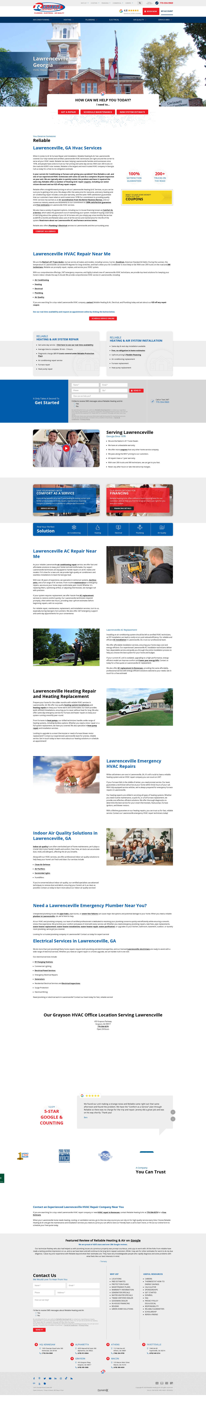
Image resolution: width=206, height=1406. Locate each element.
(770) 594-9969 (47, 1353)
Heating (38, 284)
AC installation (119, 640)
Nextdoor (44, 1383)
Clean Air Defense (42, 864)
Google (136, 1240)
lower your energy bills (149, 660)
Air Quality (39, 297)
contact (89, 302)
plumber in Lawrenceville (44, 916)
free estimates (43, 205)
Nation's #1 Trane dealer (53, 262)
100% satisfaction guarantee (98, 202)
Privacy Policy (85, 419)
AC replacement (87, 595)
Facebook (34, 1378)
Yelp (39, 1383)
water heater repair (89, 926)
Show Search (139, 3)
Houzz (71, 1378)
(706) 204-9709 (118, 1353)
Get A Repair (68, 112)
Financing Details (122, 508)
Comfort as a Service (45, 231)
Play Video (66, 448)
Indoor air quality (40, 846)
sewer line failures (90, 914)
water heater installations (68, 926)
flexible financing (133, 355)
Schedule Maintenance (98, 112)
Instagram (61, 1378)
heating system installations (76, 705)
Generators (40, 979)
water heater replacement (44, 926)
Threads (39, 1378)
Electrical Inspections (71, 983)
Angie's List (34, 1383)
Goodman (120, 262)
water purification (107, 926)
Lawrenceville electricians (138, 949)
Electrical (63, 225)
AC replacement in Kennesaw (130, 668)
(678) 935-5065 (83, 1367)
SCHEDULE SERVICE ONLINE (103, 318)
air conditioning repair (67, 564)
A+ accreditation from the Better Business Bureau (80, 200)
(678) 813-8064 (83, 1353)
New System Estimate (132, 112)
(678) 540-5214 (154, 1353)
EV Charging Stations (44, 962)
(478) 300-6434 (118, 1367)
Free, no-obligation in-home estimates (128, 350)
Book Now (152, 11)
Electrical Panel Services (45, 970)
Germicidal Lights (42, 873)
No (77, 406)
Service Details (48, 508)
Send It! (137, 390)
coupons (87, 182)
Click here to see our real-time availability (75, 345)
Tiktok (66, 1378)
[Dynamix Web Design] (103, 1390)
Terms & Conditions (71, 1325)
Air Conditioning (42, 280)
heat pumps (52, 720)
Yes (77, 404)
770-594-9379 (103, 1026)
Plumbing (53, 225)
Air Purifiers (40, 869)
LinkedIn (55, 1378)
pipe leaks (64, 914)
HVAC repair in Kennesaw (109, 1212)
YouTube (50, 1378)
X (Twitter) (44, 1378)
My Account (167, 11)
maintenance (80, 582)
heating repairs (39, 707)
